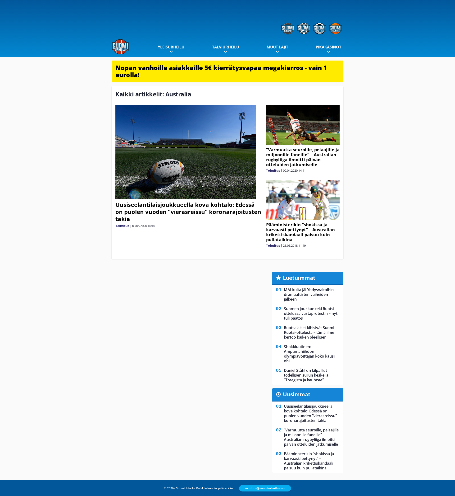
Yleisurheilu (171, 47)
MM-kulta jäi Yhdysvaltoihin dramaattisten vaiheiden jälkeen (309, 294)
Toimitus (122, 226)
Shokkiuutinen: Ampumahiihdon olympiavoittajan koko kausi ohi (309, 354)
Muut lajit (277, 47)
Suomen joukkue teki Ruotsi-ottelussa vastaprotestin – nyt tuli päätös (310, 313)
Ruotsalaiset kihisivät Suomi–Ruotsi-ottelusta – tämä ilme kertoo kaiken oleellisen (310, 332)
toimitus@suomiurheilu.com (265, 488)
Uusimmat (296, 394)
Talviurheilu (225, 47)
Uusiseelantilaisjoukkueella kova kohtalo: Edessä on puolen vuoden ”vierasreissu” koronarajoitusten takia (188, 212)
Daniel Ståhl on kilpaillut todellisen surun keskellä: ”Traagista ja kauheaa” (306, 375)
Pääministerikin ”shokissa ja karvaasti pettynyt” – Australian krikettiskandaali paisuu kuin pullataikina (300, 232)
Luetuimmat (299, 277)
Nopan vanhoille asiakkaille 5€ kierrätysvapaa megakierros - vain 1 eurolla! (221, 71)
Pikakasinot (328, 47)
